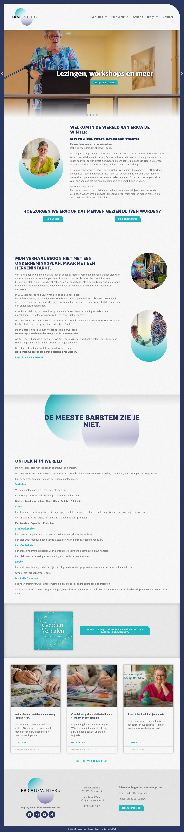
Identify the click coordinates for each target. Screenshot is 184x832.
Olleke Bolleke (61, 501)
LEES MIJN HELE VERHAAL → (30, 357)
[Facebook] (29, 814)
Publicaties (76, 501)
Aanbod (138, 17)
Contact (168, 17)
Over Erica (96, 17)
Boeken (19, 501)
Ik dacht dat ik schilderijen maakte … (147, 714)
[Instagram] (37, 814)
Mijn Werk (118, 17)
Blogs (150, 17)
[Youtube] (44, 814)
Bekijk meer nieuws (92, 761)
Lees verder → (22, 742)
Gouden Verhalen (34, 501)
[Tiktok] (51, 814)
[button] (2, 73)
